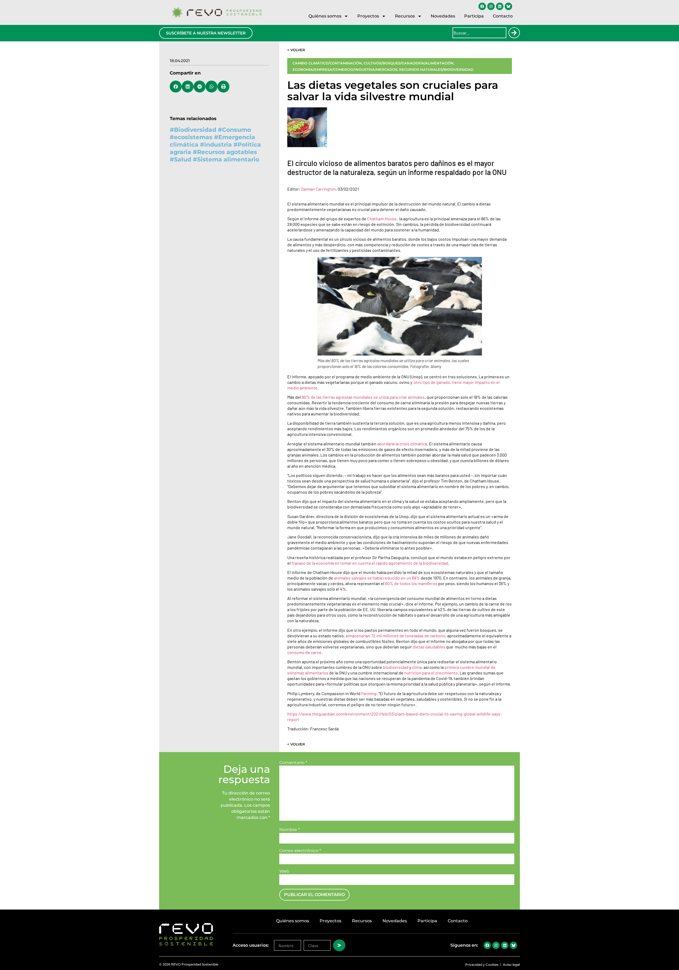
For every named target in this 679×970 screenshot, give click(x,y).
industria (218, 144)
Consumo (236, 129)
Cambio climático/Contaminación (327, 63)
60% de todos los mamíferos (411, 583)
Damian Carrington (318, 188)
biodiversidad (396, 667)
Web (284, 871)
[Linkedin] (499, 6)
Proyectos (368, 16)
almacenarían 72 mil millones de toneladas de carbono (395, 635)
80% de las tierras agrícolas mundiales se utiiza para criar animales (363, 397)
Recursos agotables (227, 152)
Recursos (405, 16)
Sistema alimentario (228, 159)
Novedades (443, 16)
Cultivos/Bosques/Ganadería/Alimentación (409, 63)
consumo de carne (304, 652)
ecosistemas (193, 137)
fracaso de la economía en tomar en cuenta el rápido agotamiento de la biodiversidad (369, 562)
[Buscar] (514, 32)
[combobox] (479, 32)
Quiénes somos (324, 16)
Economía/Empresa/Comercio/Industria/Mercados (345, 69)
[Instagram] (491, 6)
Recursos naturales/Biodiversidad (436, 69)
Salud (182, 159)
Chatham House (382, 218)
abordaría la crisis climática (402, 443)
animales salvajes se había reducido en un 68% (377, 577)
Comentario (293, 763)
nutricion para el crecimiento (431, 672)
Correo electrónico (300, 851)
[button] (176, 87)
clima (417, 667)
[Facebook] (482, 6)
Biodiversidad (195, 129)
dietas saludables (429, 646)
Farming (368, 693)
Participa (474, 16)
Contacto (503, 16)
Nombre (289, 830)
